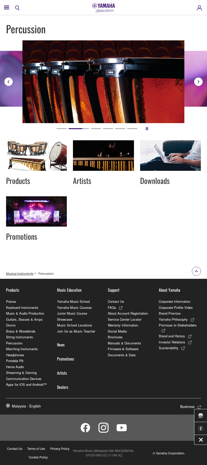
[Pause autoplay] (146, 128)
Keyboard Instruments (22, 307)
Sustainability (168, 347)
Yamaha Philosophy (173, 319)
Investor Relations (172, 342)
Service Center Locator (124, 319)
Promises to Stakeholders (178, 325)
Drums (11, 325)
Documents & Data (122, 354)
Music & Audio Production (25, 313)
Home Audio (15, 366)
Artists (62, 373)
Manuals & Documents (124, 343)
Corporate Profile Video (176, 307)
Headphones (15, 354)
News (61, 345)
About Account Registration (128, 313)
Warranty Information (123, 325)
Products (12, 290)
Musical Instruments (19, 273)
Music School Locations (74, 325)
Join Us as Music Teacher (76, 331)
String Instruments (19, 337)
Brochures (115, 337)
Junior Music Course (72, 313)
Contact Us (116, 301)
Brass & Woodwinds (21, 331)
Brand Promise (169, 313)
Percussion (14, 343)
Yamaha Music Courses (74, 307)
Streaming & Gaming (21, 372)
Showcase (64, 319)
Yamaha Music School (73, 301)
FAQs (112, 307)
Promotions (65, 359)
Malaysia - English (26, 405)
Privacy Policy (59, 448)
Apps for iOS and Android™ (26, 384)
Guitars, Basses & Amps (24, 319)
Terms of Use (36, 448)
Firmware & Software (123, 348)
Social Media (117, 331)
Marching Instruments (22, 348)
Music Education (69, 290)
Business (187, 406)
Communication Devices (24, 378)
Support (113, 290)
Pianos (11, 301)
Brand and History (172, 336)
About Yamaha (169, 290)
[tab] (62, 128)
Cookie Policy (38, 457)
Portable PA (14, 360)
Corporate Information (174, 301)
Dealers (62, 387)
